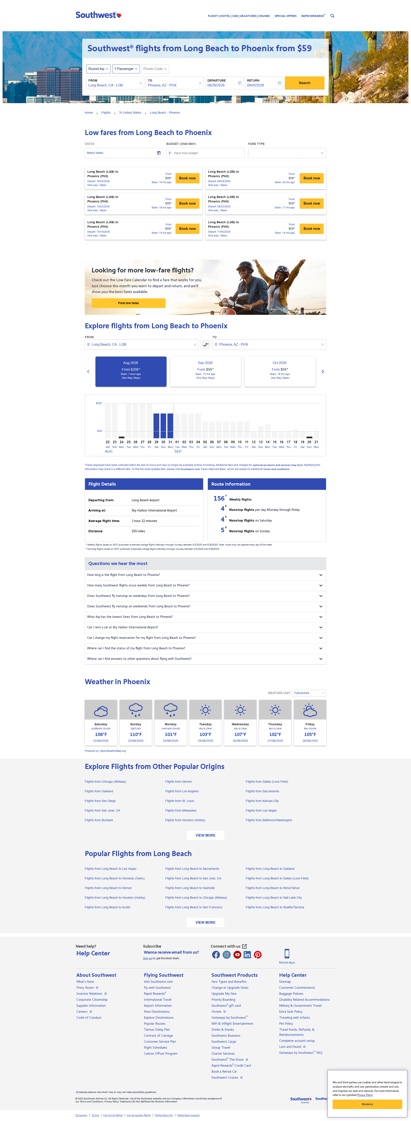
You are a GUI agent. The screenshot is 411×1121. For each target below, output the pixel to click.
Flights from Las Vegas (261, 810)
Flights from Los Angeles (182, 791)
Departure (216, 80)
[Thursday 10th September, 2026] (240, 429)
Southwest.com (190, 469)
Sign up (147, 958)
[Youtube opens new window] (237, 954)
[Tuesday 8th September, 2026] (226, 429)
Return (253, 80)
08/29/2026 (216, 85)
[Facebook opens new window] (216, 954)
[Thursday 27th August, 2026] (142, 420)
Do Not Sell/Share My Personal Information (154, 1101)
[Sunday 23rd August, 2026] (114, 420)
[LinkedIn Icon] (248, 954)
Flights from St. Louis (179, 801)
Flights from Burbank (99, 820)
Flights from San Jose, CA (102, 810)
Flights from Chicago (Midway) (105, 781)
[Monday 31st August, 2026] (170, 425)
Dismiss (367, 1104)
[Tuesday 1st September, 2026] (177, 425)
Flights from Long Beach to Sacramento (192, 868)
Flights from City (164, 1115)
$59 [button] (304, 48)
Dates (89, 144)
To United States (130, 112)
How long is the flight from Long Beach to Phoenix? (123, 575)
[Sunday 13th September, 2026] (261, 432)
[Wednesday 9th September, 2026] (233, 429)
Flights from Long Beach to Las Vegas (110, 868)
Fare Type (256, 144)
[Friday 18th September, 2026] (295, 433)
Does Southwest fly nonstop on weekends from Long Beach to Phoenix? (138, 606)
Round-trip (96, 69)
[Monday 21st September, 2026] (316, 434)
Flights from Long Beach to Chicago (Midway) (196, 897)
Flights (105, 112)
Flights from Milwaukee (181, 810)
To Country (81, 1115)
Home (89, 112)
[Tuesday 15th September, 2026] (274, 434)
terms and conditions (276, 469)
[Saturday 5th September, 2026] (205, 429)
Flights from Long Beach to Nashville (190, 888)
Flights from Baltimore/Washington (269, 820)
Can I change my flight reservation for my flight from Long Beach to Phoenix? (141, 638)
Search (304, 83)
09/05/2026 (255, 85)
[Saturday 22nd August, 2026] (107, 420)
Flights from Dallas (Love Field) (267, 781)
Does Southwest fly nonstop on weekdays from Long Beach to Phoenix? (138, 596)
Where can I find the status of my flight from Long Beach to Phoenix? (136, 648)
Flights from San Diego (100, 801)
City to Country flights (139, 1115)
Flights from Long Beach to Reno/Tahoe (273, 888)
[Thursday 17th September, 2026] (288, 434)
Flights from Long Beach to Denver (108, 888)
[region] (367, 1094)
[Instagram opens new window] (226, 954)
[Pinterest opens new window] (257, 954)
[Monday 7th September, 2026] (219, 429)
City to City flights (113, 1115)
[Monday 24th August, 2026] (121, 437)
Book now (187, 178)
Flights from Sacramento (262, 791)
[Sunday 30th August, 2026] (163, 425)
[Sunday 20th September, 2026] (309, 437)
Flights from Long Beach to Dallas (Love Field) (277, 878)
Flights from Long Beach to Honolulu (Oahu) (115, 878)
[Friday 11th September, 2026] (247, 429)
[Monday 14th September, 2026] (267, 431)
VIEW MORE (206, 835)
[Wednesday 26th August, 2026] (135, 420)
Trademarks (125, 1101)
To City (95, 1115)
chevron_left (88, 371)
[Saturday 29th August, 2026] (156, 425)
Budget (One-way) (181, 144)
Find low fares (128, 303)
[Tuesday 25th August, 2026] (128, 420)
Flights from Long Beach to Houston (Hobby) (115, 897)
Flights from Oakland (99, 791)
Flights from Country (188, 1115)
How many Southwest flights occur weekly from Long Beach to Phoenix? (138, 585)
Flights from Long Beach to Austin (107, 907)
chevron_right (322, 371)
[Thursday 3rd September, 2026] (191, 425)
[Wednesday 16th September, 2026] (281, 434)
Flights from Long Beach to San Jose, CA (193, 878)
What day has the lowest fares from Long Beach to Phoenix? (130, 617)
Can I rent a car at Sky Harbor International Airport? (122, 627)
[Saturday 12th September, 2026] (253, 434)
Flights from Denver (178, 781)
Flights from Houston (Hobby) (185, 820)
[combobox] (113, 85)
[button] (100, 14)
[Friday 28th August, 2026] (149, 420)
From (92, 80)
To (150, 80)
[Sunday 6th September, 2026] (212, 429)
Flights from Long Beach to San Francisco (193, 907)
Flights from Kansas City (262, 801)
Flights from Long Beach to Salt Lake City (274, 897)
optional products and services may (274, 465)
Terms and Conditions (91, 1101)
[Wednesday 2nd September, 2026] (184, 425)
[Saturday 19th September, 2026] (302, 434)
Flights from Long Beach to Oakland (270, 868)
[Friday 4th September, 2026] (198, 425)
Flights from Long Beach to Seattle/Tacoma (275, 907)
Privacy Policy (111, 1101)
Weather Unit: (279, 693)
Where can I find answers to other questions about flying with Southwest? (139, 659)
